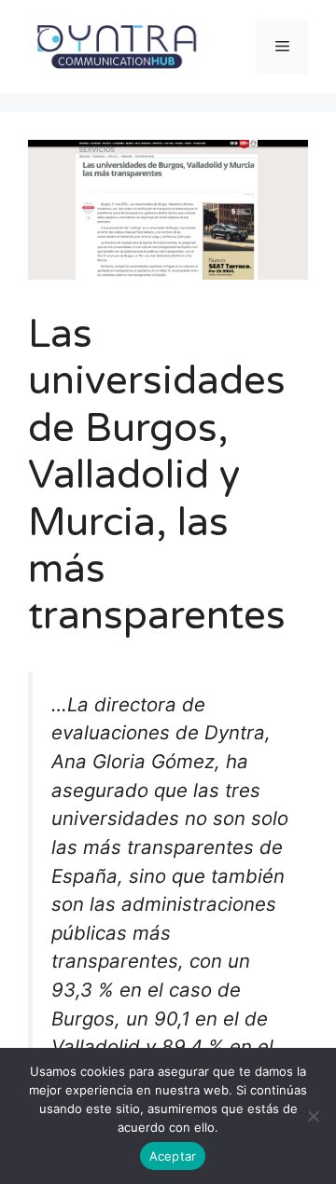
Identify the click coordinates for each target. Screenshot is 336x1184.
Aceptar (173, 1156)
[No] (312, 1116)
